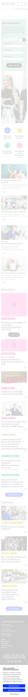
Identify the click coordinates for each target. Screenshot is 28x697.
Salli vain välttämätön (14, 690)
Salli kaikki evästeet (14, 686)
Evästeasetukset (14, 694)
